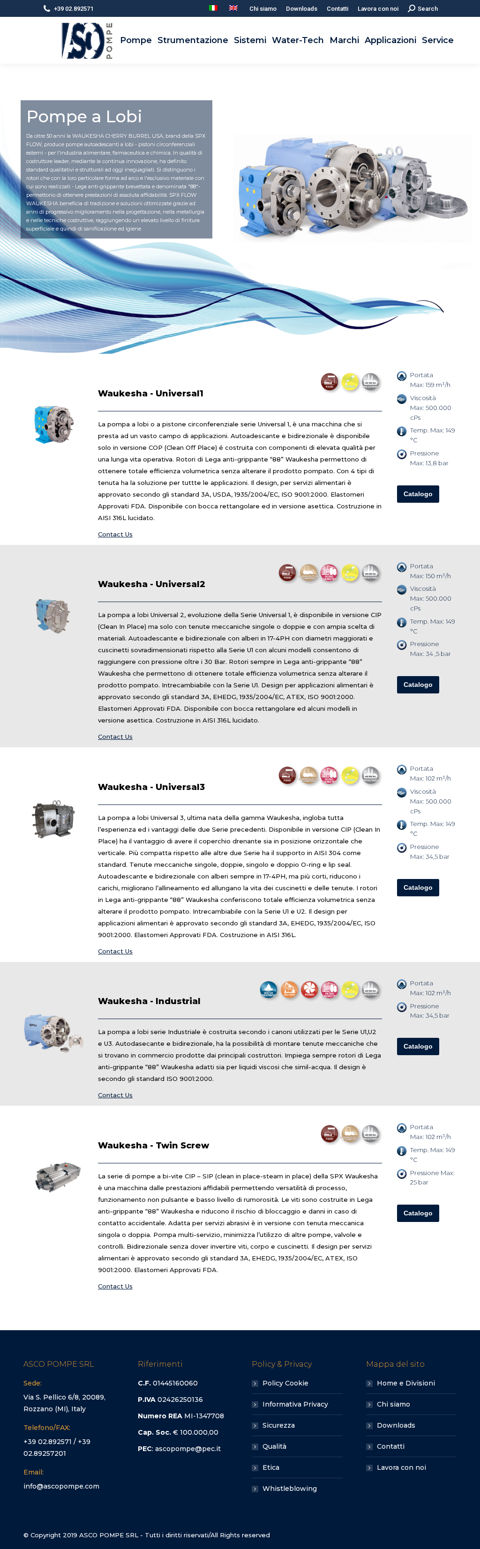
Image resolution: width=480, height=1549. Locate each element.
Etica (270, 1467)
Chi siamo (393, 1404)
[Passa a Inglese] (234, 8)
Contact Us (115, 534)
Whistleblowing (289, 1488)
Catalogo (418, 494)
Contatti (391, 1446)
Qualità (274, 1446)
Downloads (396, 1425)
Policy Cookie (285, 1383)
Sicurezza (278, 1425)
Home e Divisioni (406, 1383)
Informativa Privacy (295, 1404)
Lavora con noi (401, 1467)
